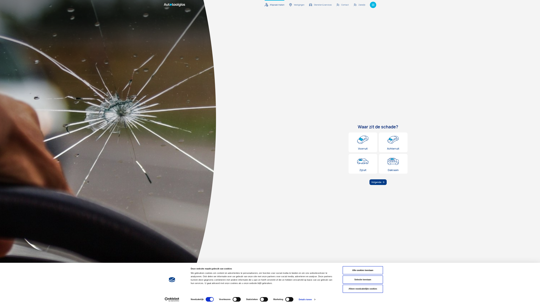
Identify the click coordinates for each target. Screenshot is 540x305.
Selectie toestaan (362, 279)
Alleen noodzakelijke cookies (363, 288)
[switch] (237, 299)
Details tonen (305, 299)
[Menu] (373, 5)
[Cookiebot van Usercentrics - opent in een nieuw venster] (172, 299)
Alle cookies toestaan (362, 270)
